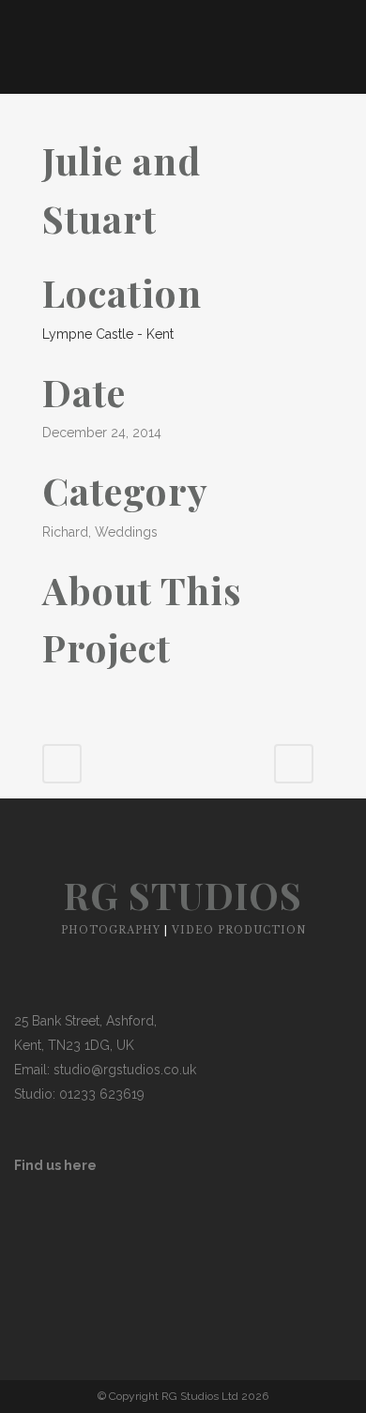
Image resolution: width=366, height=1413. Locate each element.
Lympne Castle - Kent (108, 334)
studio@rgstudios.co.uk (124, 1069)
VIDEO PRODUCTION (239, 930)
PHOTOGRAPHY (110, 930)
